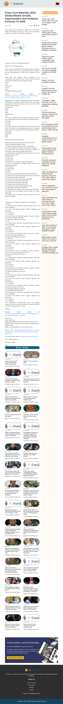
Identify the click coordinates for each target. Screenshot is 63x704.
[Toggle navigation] (57, 4)
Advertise (31, 687)
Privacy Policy (31, 685)
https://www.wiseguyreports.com (30, 336)
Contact (31, 689)
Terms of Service (31, 682)
